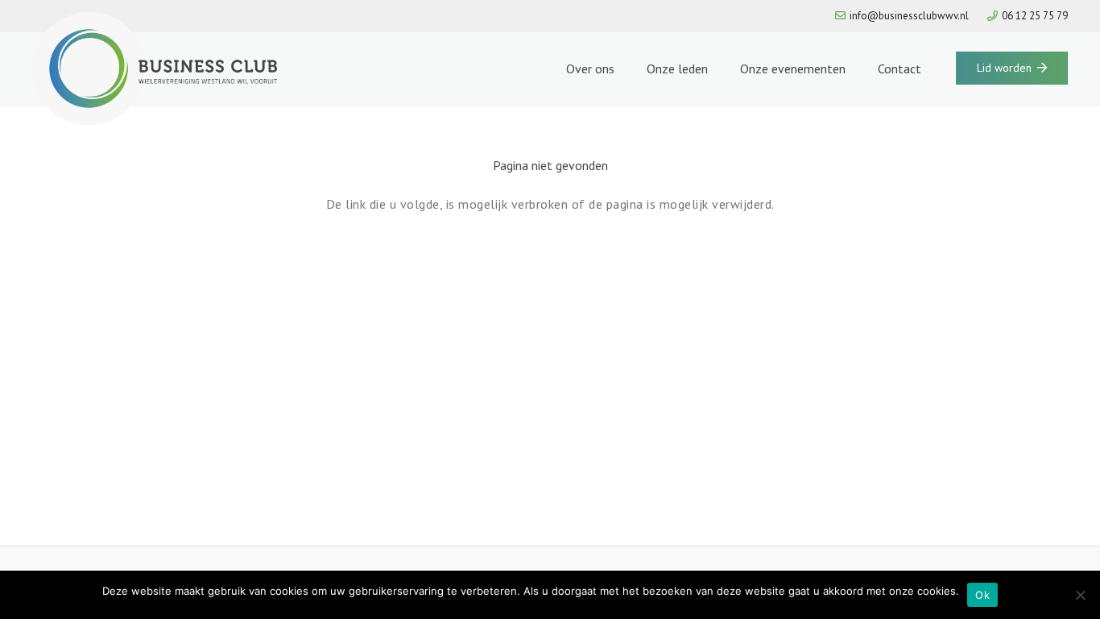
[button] (622, 68)
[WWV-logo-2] (154, 68)
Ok (982, 594)
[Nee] (1080, 595)
